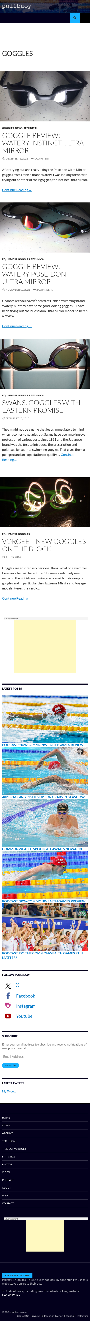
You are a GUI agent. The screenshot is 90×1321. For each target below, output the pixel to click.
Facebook (25, 995)
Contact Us (23, 1315)
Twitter (59, 1315)
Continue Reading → (17, 190)
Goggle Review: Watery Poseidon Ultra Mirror (34, 274)
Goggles (8, 128)
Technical (31, 128)
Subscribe (10, 1065)
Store (6, 1125)
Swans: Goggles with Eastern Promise (41, 406)
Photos (7, 1164)
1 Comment (41, 158)
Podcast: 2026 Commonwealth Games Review (43, 745)
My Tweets (9, 1091)
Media (6, 1195)
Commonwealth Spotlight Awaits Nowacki (42, 849)
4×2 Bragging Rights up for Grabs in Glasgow (43, 797)
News (19, 128)
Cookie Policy (11, 1295)
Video (6, 1172)
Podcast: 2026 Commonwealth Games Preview (44, 901)
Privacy (35, 1315)
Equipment (9, 259)
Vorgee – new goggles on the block (44, 545)
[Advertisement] (45, 646)
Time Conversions (14, 1148)
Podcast (8, 1179)
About (6, 1187)
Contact (8, 1203)
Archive (7, 1133)
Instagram (26, 1005)
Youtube (24, 1016)
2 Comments (44, 289)
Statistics (8, 1156)
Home (6, 1117)
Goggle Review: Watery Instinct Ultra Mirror (43, 143)
